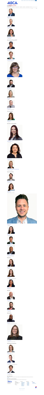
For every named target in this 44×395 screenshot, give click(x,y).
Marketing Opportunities (33, 0)
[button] (9, 7)
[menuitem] (22, 0)
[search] (36, 8)
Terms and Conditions (23, 388)
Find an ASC (27, 0)
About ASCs (22, 384)
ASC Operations (23, 382)
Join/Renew (25, 0)
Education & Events (23, 383)
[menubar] (28, 0)
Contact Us (28, 385)
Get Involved (29, 0)
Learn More (8, 377)
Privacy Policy (23, 385)
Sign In (35, 0)
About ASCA (22, 0)
